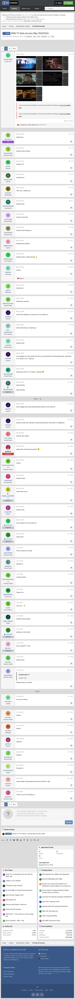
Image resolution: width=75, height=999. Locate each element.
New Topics (9, 870)
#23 (72, 433)
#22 (72, 419)
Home (5, 8)
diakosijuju (69, 937)
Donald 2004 (8, 36)
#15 (72, 311)
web (52, 36)
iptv (35, 36)
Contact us (24, 990)
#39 (72, 656)
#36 (72, 616)
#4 (72, 161)
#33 (72, 574)
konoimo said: (23, 674)
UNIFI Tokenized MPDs (49, 916)
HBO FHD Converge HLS (50, 911)
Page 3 (37, 691)
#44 (71, 738)
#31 (72, 547)
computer (42, 19)
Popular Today (7, 976)
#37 (72, 629)
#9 (72, 227)
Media (37, 8)
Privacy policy (39, 990)
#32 (72, 561)
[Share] (69, 54)
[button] (8, 8)
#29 (72, 520)
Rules (31, 990)
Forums (14, 8)
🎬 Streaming (42, 956)
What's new (26, 8)
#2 (72, 134)
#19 (72, 368)
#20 (72, 382)
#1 (72, 54)
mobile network (31, 19)
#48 (72, 791)
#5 (72, 174)
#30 (72, 533)
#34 (72, 589)
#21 (72, 403)
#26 (72, 475)
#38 (72, 643)
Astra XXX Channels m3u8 (50, 901)
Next (14, 48)
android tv (29, 36)
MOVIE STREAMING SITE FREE (52, 879)
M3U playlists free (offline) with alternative (55, 874)
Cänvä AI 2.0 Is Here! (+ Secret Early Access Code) (25, 833)
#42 (72, 712)
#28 (72, 506)
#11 (72, 253)
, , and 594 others (33, 125)
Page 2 (36, 399)
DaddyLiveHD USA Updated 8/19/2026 (55, 906)
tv (49, 36)
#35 (72, 602)
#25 (72, 460)
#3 (72, 148)
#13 (72, 285)
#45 (72, 752)
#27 (72, 488)
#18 (72, 353)
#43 (72, 725)
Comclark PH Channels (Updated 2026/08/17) (57, 897)
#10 (72, 240)
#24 (72, 446)
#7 (72, 201)
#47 (72, 778)
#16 (72, 324)
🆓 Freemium (42, 953)
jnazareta (42, 865)
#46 (72, 765)
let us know (55, 973)
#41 (72, 696)
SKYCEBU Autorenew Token (51, 920)
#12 (72, 267)
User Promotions (8, 971)
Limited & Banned (8, 974)
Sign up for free (26, 15)
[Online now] (8, 164)
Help (46, 990)
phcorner (44, 36)
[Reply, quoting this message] (71, 141)
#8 (72, 214)
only (39, 36)
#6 (72, 187)
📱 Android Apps (43, 958)
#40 (71, 670)
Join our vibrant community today (12, 21)
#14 (72, 298)
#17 (72, 340)
